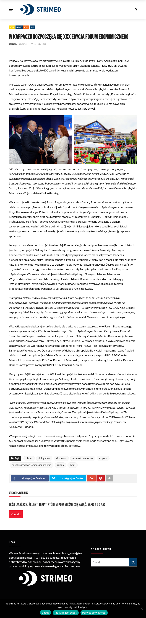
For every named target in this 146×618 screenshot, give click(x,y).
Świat (32, 27)
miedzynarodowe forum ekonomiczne (31, 464)
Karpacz (19, 27)
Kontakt (16, 514)
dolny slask (44, 458)
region (60, 464)
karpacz (103, 458)
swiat (72, 464)
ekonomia (61, 458)
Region (26, 27)
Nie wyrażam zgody (65, 612)
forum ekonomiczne (82, 458)
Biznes (12, 27)
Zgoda (45, 612)
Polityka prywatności (94, 612)
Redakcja (13, 44)
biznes (29, 458)
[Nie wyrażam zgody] (141, 608)
